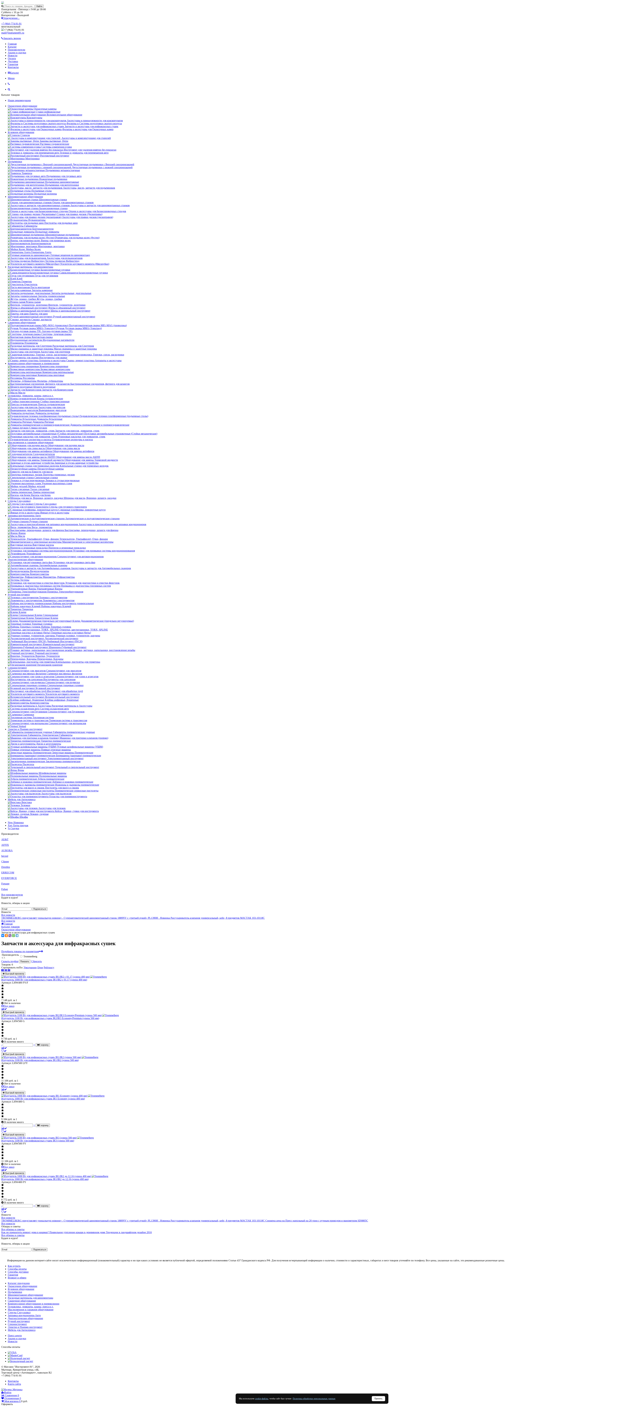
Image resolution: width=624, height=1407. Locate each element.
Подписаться (39, 909)
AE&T (4, 839)
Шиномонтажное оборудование (25, 196)
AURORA (7, 850)
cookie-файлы (261, 1398)
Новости (12, 55)
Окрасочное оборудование (22, 106)
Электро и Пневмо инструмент (25, 729)
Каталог (12, 46)
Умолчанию (30, 967)
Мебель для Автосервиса (21, 799)
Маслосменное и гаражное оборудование (30, 442)
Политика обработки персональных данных (314, 1398)
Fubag (4, 889)
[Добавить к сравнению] (4, 1009)
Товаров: (6, 964)
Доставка (13, 61)
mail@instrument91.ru (12, 32)
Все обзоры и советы (13, 1229)
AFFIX (5, 845)
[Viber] (9, 935)
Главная (12, 43)
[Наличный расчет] (19, 1358)
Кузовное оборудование (21, 132)
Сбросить (36, 961)
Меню (11, 78)
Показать (24, 961)
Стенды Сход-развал (19, 501)
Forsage (5, 883)
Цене (40, 967)
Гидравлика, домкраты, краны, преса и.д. (30, 395)
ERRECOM (7, 872)
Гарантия (13, 64)
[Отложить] (3, 1051)
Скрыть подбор (9, 961)
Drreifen (5, 867)
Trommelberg (30, 956)
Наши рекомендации (19, 100)
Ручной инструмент (19, 594)
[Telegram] (17, 935)
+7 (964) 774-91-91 (11, 23)
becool (4, 856)
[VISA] (12, 1352)
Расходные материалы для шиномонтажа (30, 266)
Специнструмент (17, 667)
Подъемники (15, 161)
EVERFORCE (9, 878)
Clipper (5, 861)
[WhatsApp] (13, 935)
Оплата (12, 58)
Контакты (13, 67)
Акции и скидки (17, 52)
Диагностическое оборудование (25, 559)
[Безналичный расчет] (20, 1361)
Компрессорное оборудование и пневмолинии (33, 363)
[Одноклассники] (6, 935)
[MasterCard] (15, 1355)
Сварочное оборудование (22, 322)
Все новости (8, 915)
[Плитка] (2, 970)
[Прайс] (9, 970)
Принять (378, 1398)
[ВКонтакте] (2, 935)
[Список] (6, 970)
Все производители (12, 894)
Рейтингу (49, 967)
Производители (16, 49)
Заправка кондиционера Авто (24, 515)
